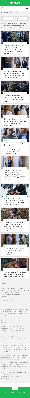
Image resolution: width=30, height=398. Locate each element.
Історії (5, 43)
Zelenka (15, 3)
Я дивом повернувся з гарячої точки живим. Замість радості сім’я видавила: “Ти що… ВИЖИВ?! (14, 321)
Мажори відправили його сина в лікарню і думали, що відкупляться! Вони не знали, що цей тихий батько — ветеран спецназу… (15, 50)
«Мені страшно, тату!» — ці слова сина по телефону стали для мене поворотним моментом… (15, 274)
